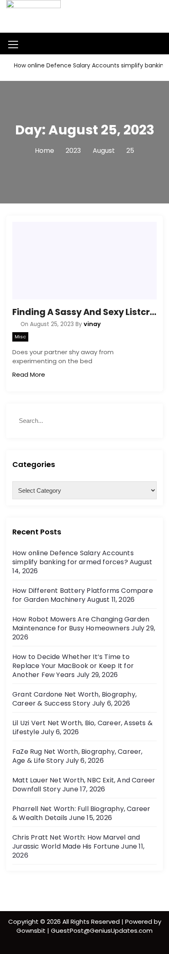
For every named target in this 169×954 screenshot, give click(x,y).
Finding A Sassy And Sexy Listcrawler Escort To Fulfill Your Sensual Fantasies (84, 312)
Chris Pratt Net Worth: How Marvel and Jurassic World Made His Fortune (76, 842)
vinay (92, 324)
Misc (20, 336)
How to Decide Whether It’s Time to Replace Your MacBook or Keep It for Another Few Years (73, 665)
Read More (28, 374)
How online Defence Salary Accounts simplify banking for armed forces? (73, 557)
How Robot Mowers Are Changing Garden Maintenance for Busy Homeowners (80, 623)
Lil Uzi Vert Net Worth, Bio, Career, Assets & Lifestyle (82, 727)
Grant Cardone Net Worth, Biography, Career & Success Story (74, 699)
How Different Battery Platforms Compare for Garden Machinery (82, 595)
